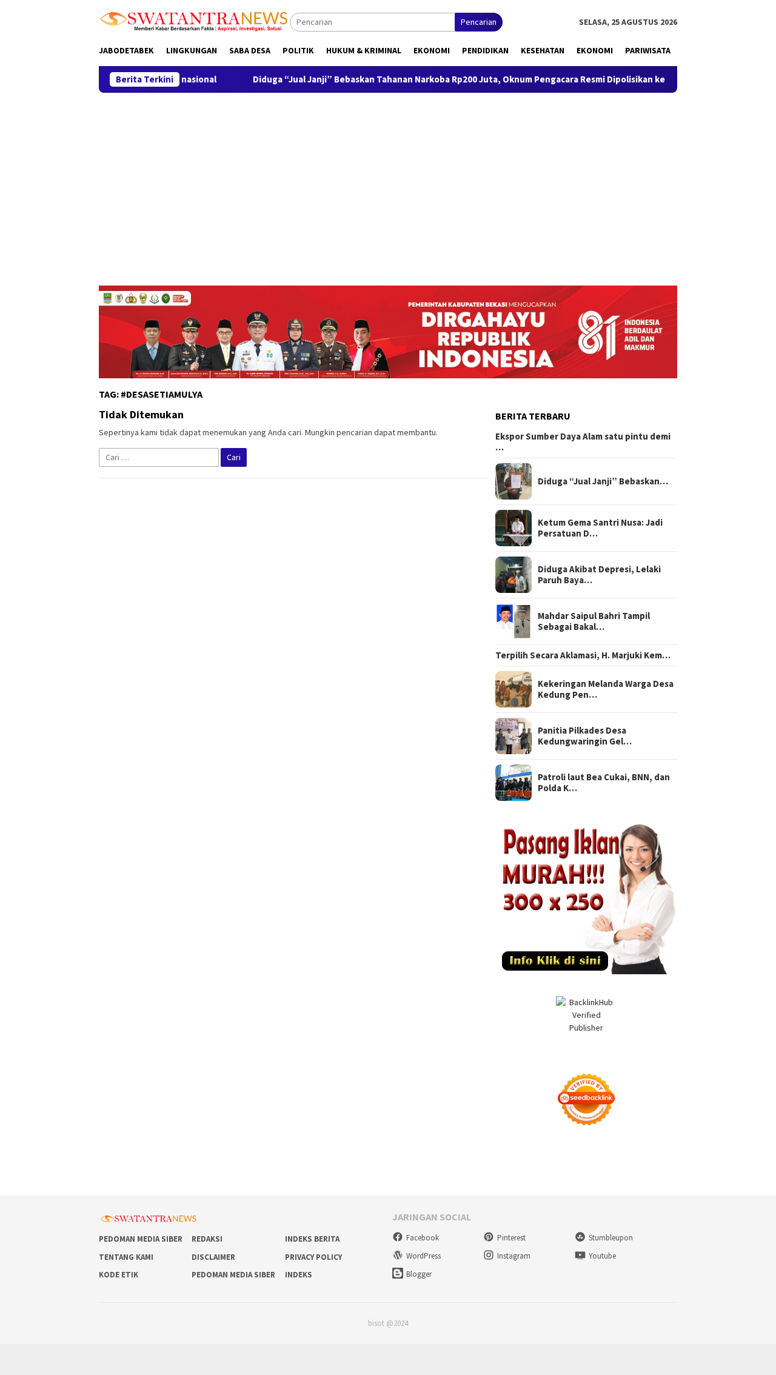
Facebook (422, 1238)
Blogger (419, 1274)
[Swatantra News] (194, 20)
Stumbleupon (611, 1238)
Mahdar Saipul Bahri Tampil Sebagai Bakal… (594, 621)
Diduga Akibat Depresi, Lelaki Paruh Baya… (599, 575)
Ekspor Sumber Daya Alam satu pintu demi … (583, 442)
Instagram (513, 1256)
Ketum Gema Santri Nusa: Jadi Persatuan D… (600, 528)
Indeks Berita (312, 1239)
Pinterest (511, 1238)
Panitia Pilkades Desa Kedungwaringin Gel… (585, 736)
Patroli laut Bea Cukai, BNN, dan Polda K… (604, 783)
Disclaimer (213, 1257)
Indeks (298, 1275)
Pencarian (479, 21)
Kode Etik (118, 1275)
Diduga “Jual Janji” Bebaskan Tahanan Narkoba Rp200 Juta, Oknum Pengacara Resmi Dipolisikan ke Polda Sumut (440, 79)
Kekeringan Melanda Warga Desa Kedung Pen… (606, 689)
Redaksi (207, 1239)
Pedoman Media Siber (140, 1239)
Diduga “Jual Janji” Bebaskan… (603, 481)
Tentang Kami (126, 1257)
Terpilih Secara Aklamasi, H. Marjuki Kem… (583, 655)
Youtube (602, 1256)
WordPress (423, 1256)
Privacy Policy (313, 1257)
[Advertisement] (388, 184)
